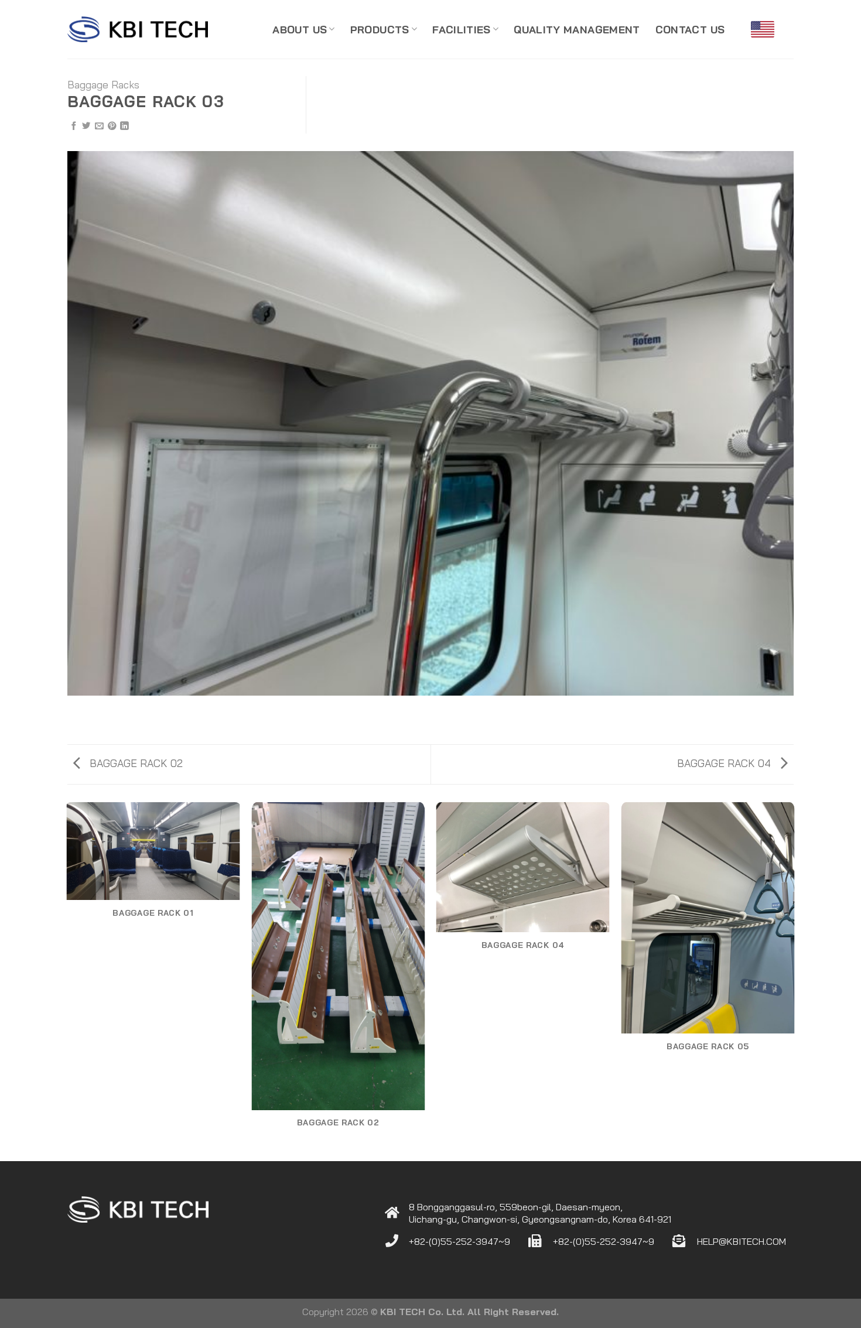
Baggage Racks (103, 84)
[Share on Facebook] (74, 126)
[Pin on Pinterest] (112, 126)
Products (379, 29)
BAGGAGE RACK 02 (135, 763)
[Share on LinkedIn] (124, 126)
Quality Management (577, 29)
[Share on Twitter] (86, 126)
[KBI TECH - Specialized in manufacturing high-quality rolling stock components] (137, 29)
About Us (299, 29)
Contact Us (690, 29)
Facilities (461, 29)
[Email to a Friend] (99, 126)
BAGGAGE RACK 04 (725, 763)
